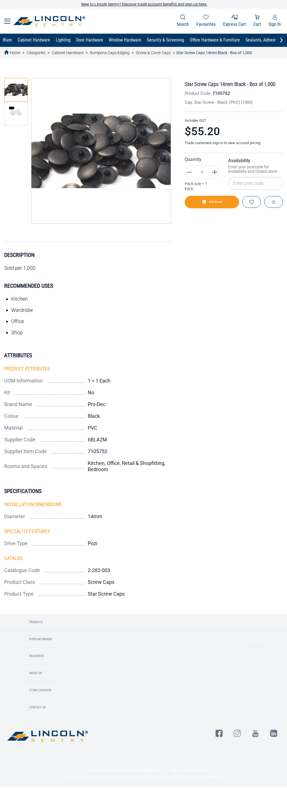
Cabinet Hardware (68, 52)
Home (15, 52)
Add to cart (216, 201)
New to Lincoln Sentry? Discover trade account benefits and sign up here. (144, 4)
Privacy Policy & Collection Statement (124, 770)
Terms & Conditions (189, 770)
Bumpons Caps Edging (109, 52)
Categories (36, 52)
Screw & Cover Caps (153, 52)
